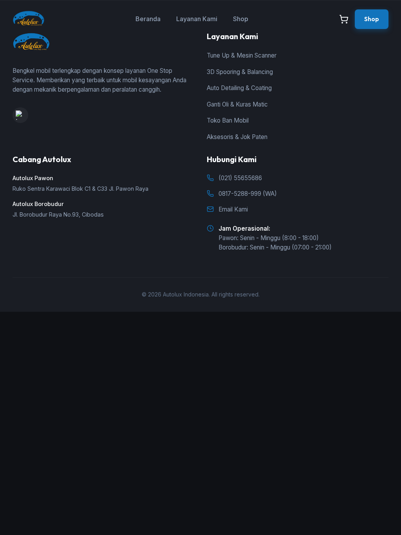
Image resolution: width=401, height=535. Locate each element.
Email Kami (233, 209)
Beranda (148, 19)
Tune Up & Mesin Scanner (241, 55)
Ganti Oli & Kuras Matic (237, 104)
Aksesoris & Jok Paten (237, 137)
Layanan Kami (196, 19)
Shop (240, 19)
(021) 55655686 (240, 178)
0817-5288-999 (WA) (248, 193)
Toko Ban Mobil (228, 120)
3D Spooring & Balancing (240, 72)
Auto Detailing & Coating (239, 88)
